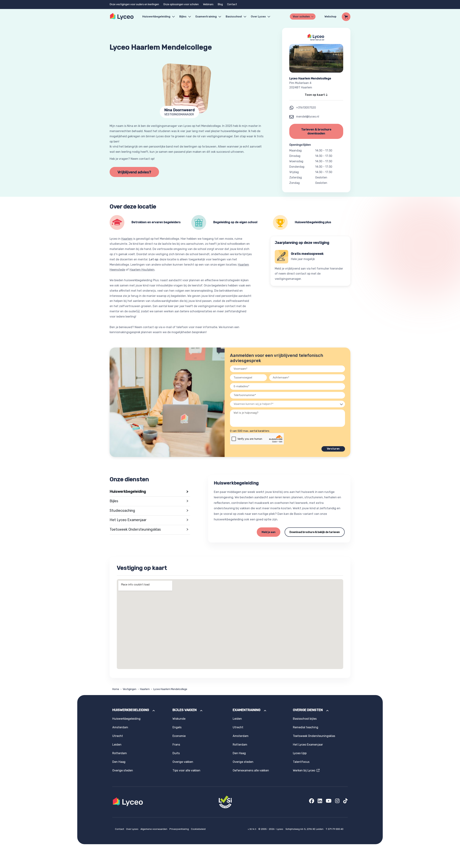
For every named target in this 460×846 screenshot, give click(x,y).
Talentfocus (301, 762)
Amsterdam (120, 727)
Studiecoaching (149, 511)
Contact (232, 4)
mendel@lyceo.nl (307, 116)
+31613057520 (306, 107)
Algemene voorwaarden (154, 829)
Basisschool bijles (305, 718)
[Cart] (346, 16)
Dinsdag (294, 156)
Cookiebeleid (198, 829)
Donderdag (296, 166)
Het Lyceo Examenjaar (149, 520)
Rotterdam (119, 753)
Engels (176, 727)
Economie (179, 736)
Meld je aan (268, 532)
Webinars (208, 4)
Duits (176, 753)
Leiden (116, 744)
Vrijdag (294, 172)
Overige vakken (182, 762)
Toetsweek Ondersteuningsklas (149, 529)
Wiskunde (178, 718)
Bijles (183, 16)
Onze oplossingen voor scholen (181, 4)
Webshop (330, 16)
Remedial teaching (305, 727)
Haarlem (126, 238)
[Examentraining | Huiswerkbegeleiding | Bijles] (122, 16)
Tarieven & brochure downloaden (316, 131)
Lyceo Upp (300, 753)
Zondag (294, 183)
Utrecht (117, 736)
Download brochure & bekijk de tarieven (314, 532)
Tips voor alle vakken (186, 770)
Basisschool (234, 16)
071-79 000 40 (335, 829)
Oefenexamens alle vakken (251, 770)
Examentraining (206, 16)
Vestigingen (129, 689)
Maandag (295, 150)
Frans (176, 744)
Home (115, 689)
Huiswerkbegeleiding (156, 16)
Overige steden (122, 770)
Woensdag (296, 161)
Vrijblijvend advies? (134, 172)
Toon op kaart (315, 94)
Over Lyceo (132, 829)
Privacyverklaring (179, 829)
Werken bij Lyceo (305, 770)
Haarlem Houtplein (142, 269)
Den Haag (118, 762)
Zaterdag (295, 177)
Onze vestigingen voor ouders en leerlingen (134, 4)
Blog (220, 4)
